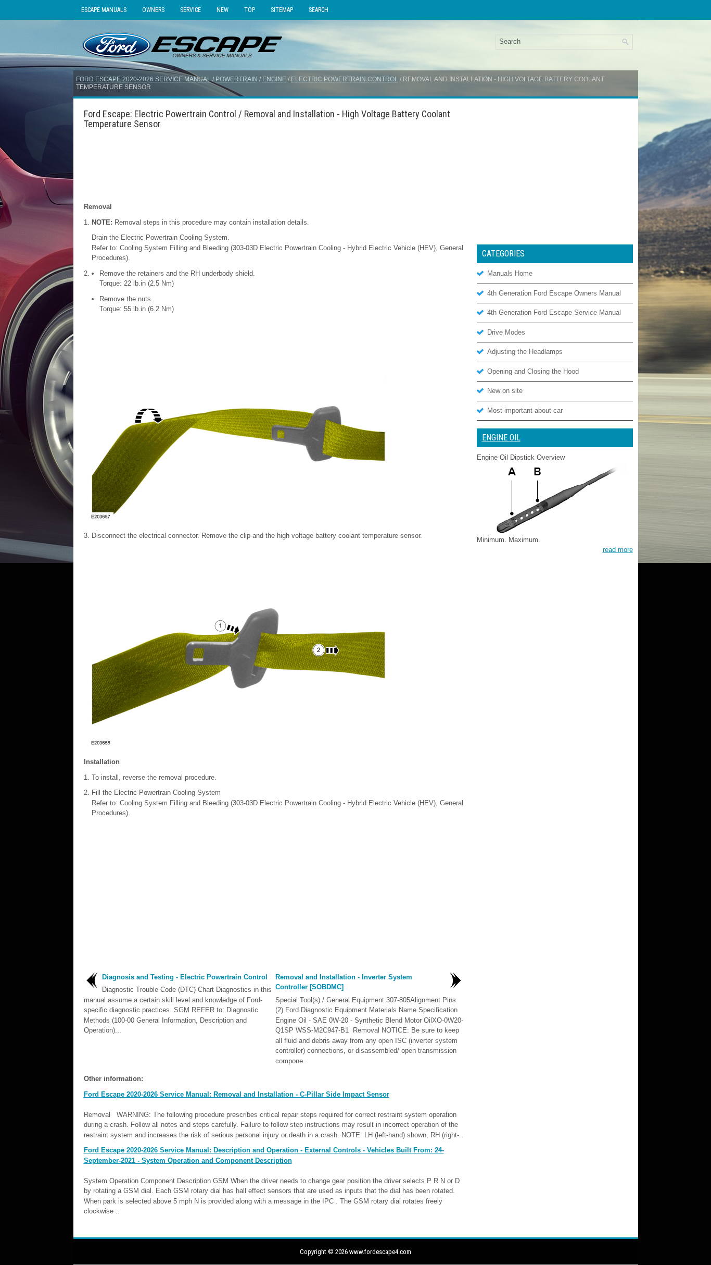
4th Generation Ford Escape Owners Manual (554, 293)
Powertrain (236, 79)
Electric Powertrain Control (344, 79)
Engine (274, 79)
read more (618, 550)
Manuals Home (509, 273)
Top (249, 10)
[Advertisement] (274, 165)
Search (318, 10)
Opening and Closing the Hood (533, 371)
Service (190, 10)
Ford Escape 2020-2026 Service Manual (143, 79)
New (222, 10)
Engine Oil (501, 438)
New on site (505, 391)
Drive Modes (506, 332)
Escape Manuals (103, 10)
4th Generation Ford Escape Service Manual (554, 312)
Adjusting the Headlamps (525, 351)
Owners (153, 10)
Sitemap (282, 10)
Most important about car (525, 410)
